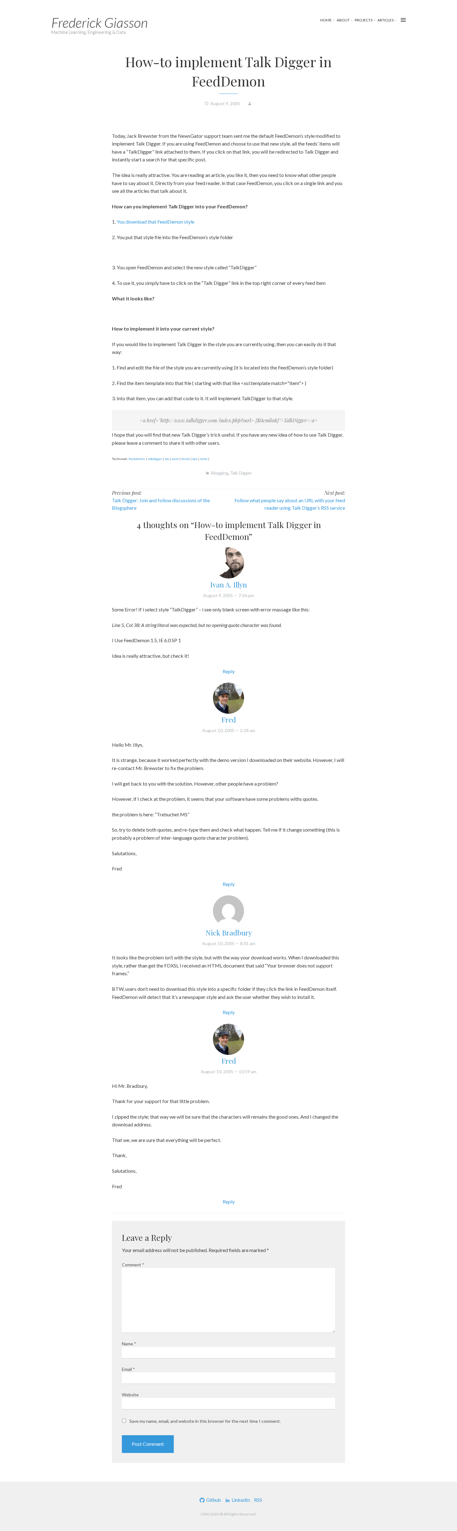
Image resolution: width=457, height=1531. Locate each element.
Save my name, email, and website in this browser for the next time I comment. (205, 1421)
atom (175, 459)
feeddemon (137, 459)
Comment (133, 1264)
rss (167, 459)
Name (129, 1343)
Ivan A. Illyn (228, 584)
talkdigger (155, 459)
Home (326, 20)
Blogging (219, 473)
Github (213, 1500)
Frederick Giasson (99, 22)
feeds (186, 459)
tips (194, 459)
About (343, 20)
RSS (258, 1500)
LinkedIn (241, 1500)
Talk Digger (241, 473)
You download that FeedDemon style (155, 222)
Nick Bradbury (228, 932)
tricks (203, 459)
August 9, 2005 (228, 595)
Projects (363, 20)
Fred (228, 719)
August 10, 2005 (228, 730)
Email (128, 1369)
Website (130, 1394)
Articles (385, 20)
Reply (229, 671)
